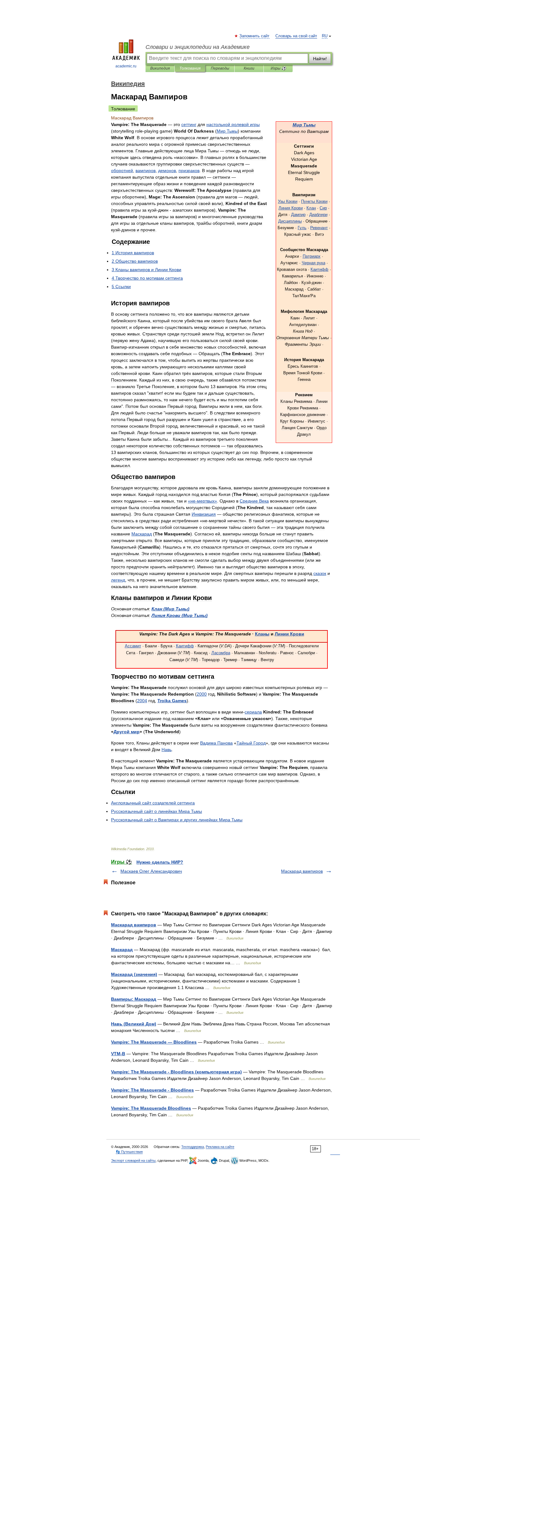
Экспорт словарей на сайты (133, 1160)
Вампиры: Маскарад (133, 999)
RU (324, 36)
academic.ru (125, 66)
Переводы (220, 68)
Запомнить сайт (254, 36)
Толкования (189, 68)
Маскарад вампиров (302, 871)
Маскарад (122, 949)
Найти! (320, 58)
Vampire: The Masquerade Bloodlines (151, 1108)
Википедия (160, 68)
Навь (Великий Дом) (133, 1023)
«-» (202, 500)
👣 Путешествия (129, 1152)
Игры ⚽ (278, 68)
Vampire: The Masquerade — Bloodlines (154, 1042)
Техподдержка (192, 1147)
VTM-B (118, 1053)
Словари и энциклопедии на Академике (198, 47)
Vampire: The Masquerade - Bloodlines (152, 1089)
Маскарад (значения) (134, 974)
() (170, 608)
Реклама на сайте (220, 1147)
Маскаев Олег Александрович (151, 871)
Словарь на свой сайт (296, 36)
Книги (249, 68)
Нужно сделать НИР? (159, 862)
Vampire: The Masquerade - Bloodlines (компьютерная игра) (176, 1071)
